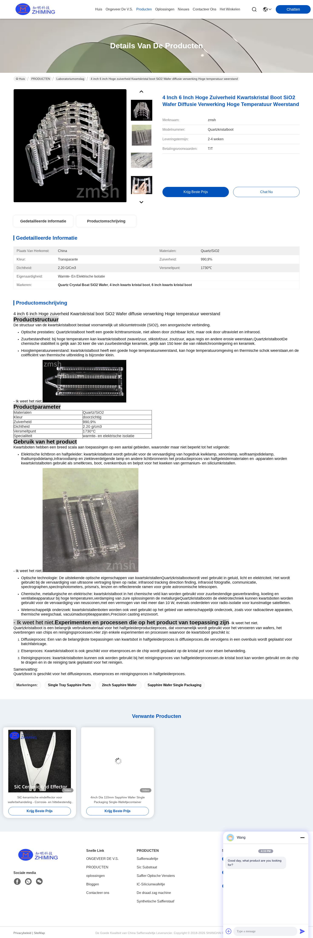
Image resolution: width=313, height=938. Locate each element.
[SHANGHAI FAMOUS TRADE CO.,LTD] (34, 9)
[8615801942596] (28, 881)
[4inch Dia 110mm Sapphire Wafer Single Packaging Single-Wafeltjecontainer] (117, 761)
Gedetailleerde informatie (43, 221)
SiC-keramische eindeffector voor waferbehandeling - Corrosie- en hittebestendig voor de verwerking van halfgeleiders (39, 800)
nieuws (183, 9)
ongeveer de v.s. (119, 9)
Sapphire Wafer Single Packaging (174, 685)
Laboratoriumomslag (70, 78)
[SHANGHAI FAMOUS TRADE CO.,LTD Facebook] (17, 881)
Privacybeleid (22, 933)
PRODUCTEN (40, 78)
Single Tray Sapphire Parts (69, 685)
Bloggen (92, 884)
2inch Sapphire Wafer (119, 685)
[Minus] (302, 837)
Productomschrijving (106, 221)
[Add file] (229, 931)
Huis (98, 9)
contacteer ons (204, 9)
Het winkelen (230, 9)
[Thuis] (36, 860)
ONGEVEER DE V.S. (102, 859)
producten (144, 9)
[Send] (302, 931)
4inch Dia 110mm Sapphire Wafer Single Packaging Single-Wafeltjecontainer (117, 800)
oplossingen (164, 9)
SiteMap (39, 933)
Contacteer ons (97, 893)
